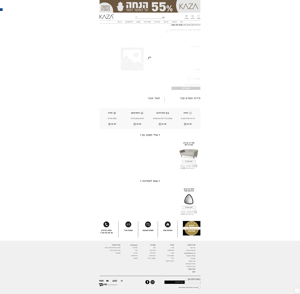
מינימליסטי (134, 256)
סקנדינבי (134, 248)
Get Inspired (134, 245)
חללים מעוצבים (129, 22)
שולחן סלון (186, 25)
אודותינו (193, 258)
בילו (173, 258)
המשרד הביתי (147, 22)
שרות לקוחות (191, 245)
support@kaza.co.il (189, 253)
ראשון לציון (170, 256)
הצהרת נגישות (170, 261)
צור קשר (120, 22)
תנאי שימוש (192, 261)
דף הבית (197, 25)
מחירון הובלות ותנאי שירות (112, 248)
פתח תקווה (171, 250)
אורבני (135, 253)
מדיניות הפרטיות (190, 264)
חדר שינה (166, 22)
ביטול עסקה (191, 269)
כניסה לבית (157, 22)
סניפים (172, 245)
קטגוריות (152, 245)
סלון (181, 22)
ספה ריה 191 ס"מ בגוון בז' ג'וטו (188, 144)
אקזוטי (135, 258)
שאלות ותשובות (190, 256)
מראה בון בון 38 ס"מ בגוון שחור (189, 190)
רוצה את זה (189, 161)
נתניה (172, 253)
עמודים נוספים (116, 245)
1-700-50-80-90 (190, 250)
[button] (1, 9)
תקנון (193, 272)
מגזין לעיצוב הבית (115, 250)
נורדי (136, 250)
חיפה (172, 248)
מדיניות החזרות (190, 266)
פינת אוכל (174, 22)
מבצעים (138, 22)
